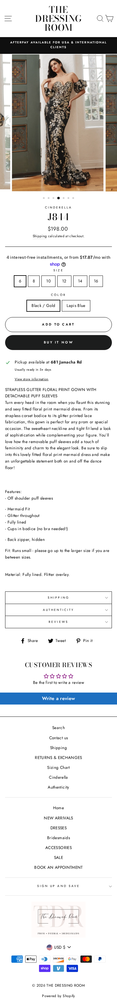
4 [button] (58, 198)
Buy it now (58, 342)
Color (58, 295)
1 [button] (44, 198)
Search (58, 728)
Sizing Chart (58, 767)
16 (96, 281)
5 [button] (64, 198)
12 (64, 281)
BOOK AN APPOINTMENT (58, 867)
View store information (31, 379)
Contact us (58, 738)
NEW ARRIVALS (58, 818)
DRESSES (58, 828)
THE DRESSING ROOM (58, 18)
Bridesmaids (58, 838)
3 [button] (54, 198)
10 (48, 281)
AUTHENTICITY (58, 610)
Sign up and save (58, 886)
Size (58, 270)
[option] (58, 45)
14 (80, 281)
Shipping (40, 236)
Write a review (58, 698)
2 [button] (49, 198)
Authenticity (58, 787)
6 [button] (69, 198)
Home (58, 808)
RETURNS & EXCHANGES (58, 757)
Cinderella (58, 207)
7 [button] (73, 198)
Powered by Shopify (58, 996)
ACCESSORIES (58, 848)
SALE (58, 857)
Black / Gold (43, 305)
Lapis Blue (76, 305)
